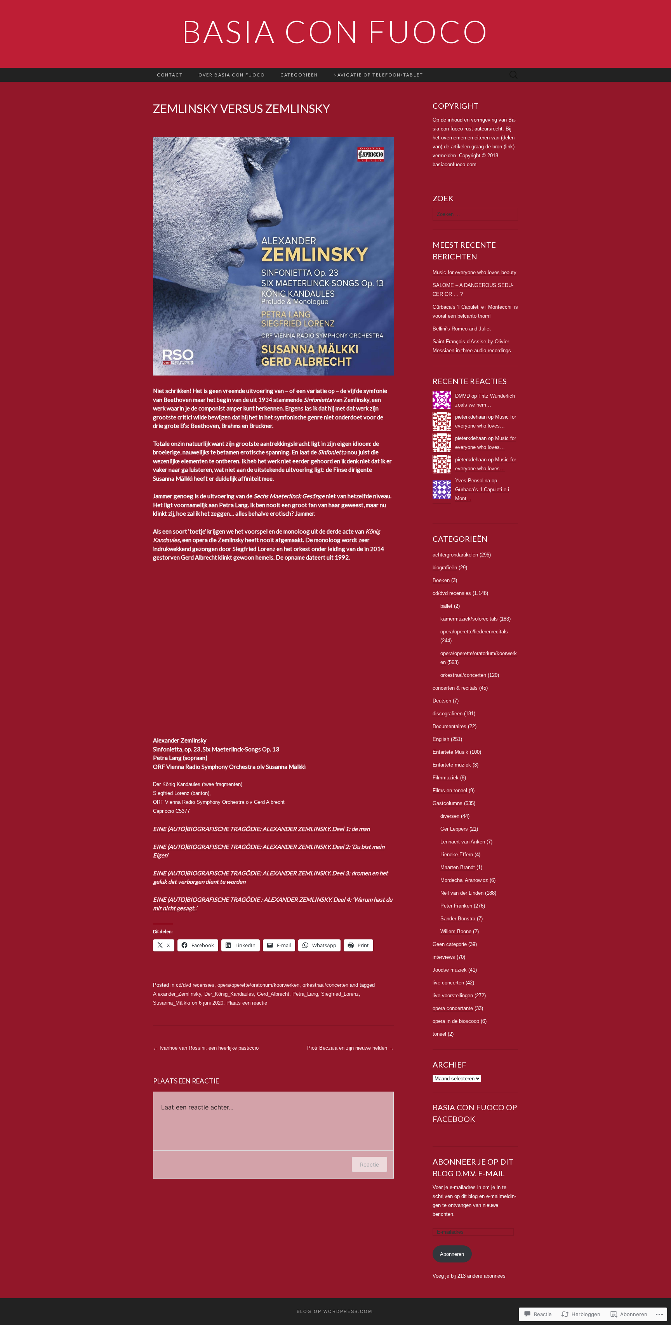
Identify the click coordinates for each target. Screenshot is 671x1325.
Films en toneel (450, 790)
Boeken (441, 580)
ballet (446, 606)
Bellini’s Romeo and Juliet (462, 329)
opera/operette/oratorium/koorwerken (258, 985)
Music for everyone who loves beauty (474, 272)
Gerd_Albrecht (273, 994)
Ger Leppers (454, 829)
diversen (449, 816)
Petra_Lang (305, 994)
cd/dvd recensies (195, 985)
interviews (444, 957)
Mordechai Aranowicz (464, 880)
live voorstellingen (453, 995)
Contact (170, 74)
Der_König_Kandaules (229, 994)
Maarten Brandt (457, 867)
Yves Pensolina (472, 480)
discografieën (447, 713)
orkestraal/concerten (325, 985)
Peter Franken (456, 906)
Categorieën (299, 74)
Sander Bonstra (457, 919)
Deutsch (442, 701)
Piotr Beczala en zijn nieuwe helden (350, 1048)
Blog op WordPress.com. (335, 1311)
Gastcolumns (447, 803)
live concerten (448, 983)
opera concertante (453, 1008)
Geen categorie (450, 944)
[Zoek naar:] (514, 75)
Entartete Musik (450, 752)
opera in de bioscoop (456, 1021)
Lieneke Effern (456, 854)
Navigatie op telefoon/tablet (378, 74)
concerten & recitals (455, 688)
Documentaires (449, 726)
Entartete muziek (452, 765)
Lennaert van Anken (462, 842)
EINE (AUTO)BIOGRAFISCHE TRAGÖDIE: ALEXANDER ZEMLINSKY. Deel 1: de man (261, 828)
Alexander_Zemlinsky (177, 994)
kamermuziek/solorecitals (469, 619)
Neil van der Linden (461, 893)
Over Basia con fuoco (231, 74)
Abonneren (452, 1254)
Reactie (369, 1164)
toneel (439, 1034)
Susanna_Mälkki (171, 1003)
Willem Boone (455, 931)
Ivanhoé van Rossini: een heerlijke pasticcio (206, 1048)
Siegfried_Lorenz (340, 994)
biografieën (445, 567)
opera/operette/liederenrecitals (474, 632)
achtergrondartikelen (455, 555)
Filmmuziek (446, 778)
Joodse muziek (450, 970)
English (441, 739)
